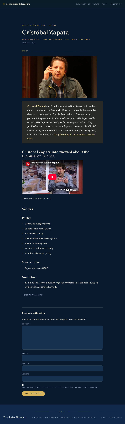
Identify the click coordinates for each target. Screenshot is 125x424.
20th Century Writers (31, 39)
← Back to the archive (32, 295)
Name (25, 353)
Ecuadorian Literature (18, 3)
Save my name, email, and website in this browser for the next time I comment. (60, 388)
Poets (67, 39)
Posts (105, 4)
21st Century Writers (52, 39)
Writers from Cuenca (81, 39)
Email (25, 364)
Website (25, 374)
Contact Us (116, 4)
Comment (26, 324)
